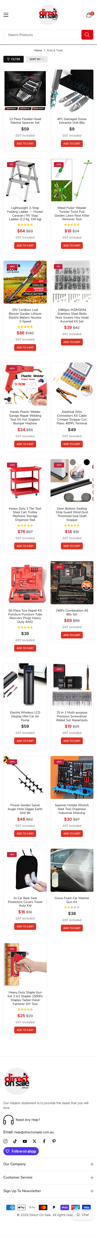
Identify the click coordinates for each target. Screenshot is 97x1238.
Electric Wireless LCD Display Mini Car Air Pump (25, 716)
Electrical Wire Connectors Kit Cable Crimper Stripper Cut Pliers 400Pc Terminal (72, 417)
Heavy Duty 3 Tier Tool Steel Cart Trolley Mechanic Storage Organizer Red (25, 514)
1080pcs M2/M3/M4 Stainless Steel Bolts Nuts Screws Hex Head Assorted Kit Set (71, 315)
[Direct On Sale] (48, 15)
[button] (25, 143)
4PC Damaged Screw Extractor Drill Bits (72, 121)
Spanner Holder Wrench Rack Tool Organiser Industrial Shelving (72, 809)
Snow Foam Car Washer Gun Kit (72, 900)
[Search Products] (87, 35)
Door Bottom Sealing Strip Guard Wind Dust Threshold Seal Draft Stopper (72, 514)
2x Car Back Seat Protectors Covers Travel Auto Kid (25, 902)
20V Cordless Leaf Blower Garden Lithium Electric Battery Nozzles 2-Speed (25, 315)
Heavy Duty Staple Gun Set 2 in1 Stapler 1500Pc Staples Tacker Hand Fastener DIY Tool (25, 998)
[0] (88, 14)
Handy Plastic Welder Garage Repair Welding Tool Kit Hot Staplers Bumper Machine (25, 417)
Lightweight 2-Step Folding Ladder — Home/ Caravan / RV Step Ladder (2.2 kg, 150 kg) (25, 213)
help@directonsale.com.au (28, 1132)
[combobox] (48, 34)
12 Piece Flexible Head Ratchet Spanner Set (25, 121)
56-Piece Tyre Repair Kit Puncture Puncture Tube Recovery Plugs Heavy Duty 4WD (25, 616)
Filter (15, 59)
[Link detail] (5, 1141)
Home (38, 50)
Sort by (35, 59)
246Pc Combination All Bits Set (72, 613)
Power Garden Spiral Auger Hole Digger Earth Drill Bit (25, 809)
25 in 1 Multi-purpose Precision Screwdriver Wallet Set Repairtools (72, 716)
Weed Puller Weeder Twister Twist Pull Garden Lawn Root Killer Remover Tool (72, 213)
